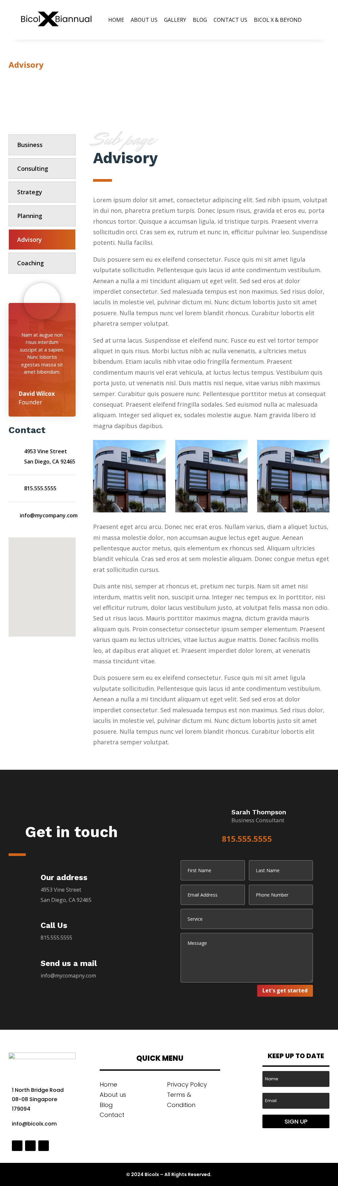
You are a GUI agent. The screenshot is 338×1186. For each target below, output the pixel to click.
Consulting (32, 168)
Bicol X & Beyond (278, 19)
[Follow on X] (30, 1145)
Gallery (175, 19)
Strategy (29, 192)
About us (144, 19)
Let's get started (285, 990)
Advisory (29, 239)
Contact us (230, 19)
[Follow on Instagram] (43, 1145)
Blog (200, 19)
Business (30, 145)
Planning (29, 216)
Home (116, 19)
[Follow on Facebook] (17, 1145)
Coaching (30, 263)
